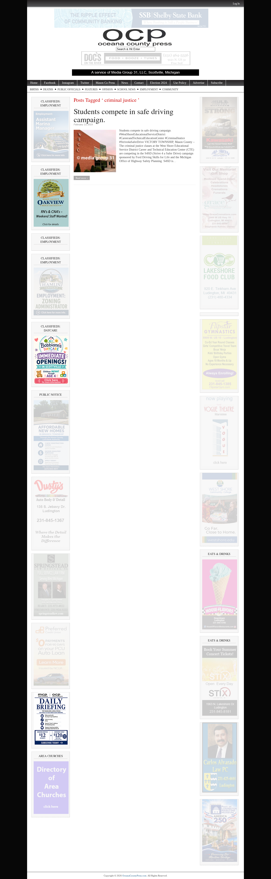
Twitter (84, 82)
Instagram (68, 82)
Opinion (107, 89)
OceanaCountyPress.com (134, 875)
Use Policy (179, 82)
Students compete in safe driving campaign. (123, 115)
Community (170, 89)
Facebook (49, 82)
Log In (236, 3)
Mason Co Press (105, 82)
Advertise (198, 82)
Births (34, 89)
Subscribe (217, 82)
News (124, 82)
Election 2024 (158, 82)
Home (33, 82)
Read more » (82, 178)
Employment (149, 89)
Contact (139, 82)
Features (91, 89)
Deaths (48, 89)
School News (126, 89)
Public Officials (69, 89)
